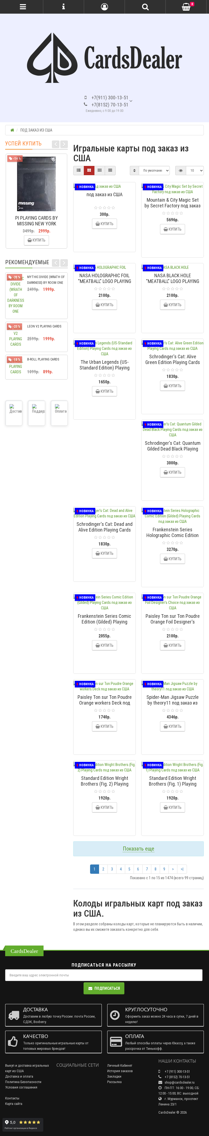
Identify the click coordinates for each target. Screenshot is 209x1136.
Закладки (114, 1076)
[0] (186, 7)
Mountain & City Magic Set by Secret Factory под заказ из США (173, 205)
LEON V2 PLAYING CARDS (44, 326)
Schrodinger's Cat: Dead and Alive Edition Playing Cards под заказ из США (104, 529)
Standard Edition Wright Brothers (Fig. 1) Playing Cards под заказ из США (172, 783)
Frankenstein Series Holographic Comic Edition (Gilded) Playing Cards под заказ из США (172, 538)
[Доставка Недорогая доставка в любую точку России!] (13, 413)
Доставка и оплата (19, 1076)
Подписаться (107, 988)
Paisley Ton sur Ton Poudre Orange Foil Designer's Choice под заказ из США (173, 621)
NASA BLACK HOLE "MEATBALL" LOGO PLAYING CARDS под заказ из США (172, 281)
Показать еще (138, 848)
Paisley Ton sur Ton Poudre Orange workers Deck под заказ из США (105, 702)
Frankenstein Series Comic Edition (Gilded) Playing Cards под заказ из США (104, 621)
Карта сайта (13, 1104)
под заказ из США (104, 194)
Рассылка (114, 1082)
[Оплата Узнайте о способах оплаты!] (59, 413)
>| (182, 869)
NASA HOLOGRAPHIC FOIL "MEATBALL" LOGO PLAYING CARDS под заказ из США (104, 281)
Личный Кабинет (119, 1065)
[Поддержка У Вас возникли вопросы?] (36, 413)
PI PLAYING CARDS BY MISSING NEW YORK (36, 220)
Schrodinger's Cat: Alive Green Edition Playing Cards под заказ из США (172, 362)
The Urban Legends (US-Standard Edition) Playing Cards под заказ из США (104, 367)
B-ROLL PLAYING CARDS (43, 359)
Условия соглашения (21, 1087)
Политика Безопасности (23, 1082)
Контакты (12, 1098)
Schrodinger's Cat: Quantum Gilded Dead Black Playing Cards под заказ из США (173, 448)
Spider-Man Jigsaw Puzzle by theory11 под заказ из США (172, 702)
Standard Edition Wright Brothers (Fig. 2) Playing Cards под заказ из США (104, 783)
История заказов (120, 1071)
